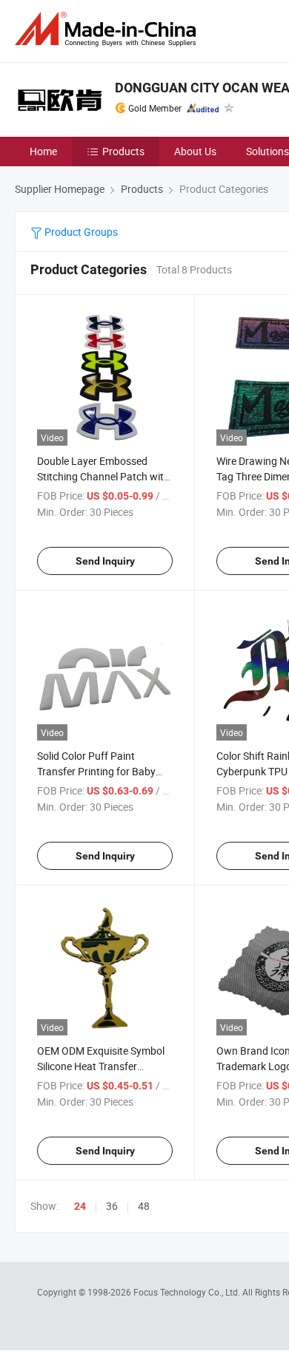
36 (112, 1206)
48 (144, 1206)
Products (123, 151)
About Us (195, 151)
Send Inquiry (105, 561)
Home (43, 151)
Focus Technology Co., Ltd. (187, 1292)
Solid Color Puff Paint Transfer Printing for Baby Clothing (96, 771)
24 (80, 1206)
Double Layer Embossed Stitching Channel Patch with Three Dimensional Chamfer (103, 476)
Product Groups (80, 232)
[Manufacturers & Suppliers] (108, 29)
